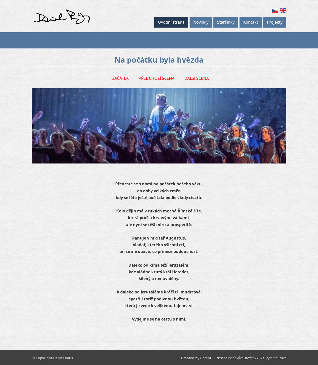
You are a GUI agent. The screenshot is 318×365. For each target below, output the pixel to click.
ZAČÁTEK (120, 78)
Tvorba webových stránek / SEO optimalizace (251, 358)
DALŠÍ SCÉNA (196, 78)
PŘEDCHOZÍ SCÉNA (156, 78)
